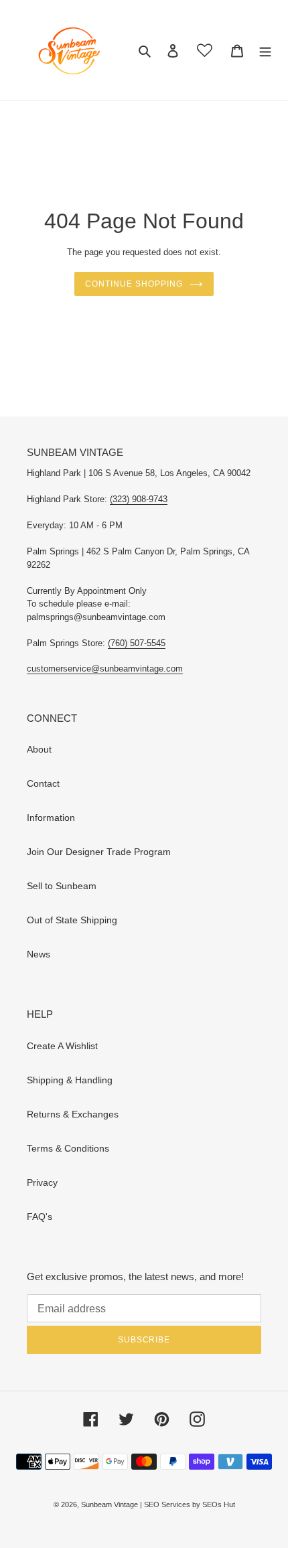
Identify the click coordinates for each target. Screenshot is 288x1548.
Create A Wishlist (62, 1045)
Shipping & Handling (70, 1080)
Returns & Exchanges (73, 1114)
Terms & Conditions (68, 1148)
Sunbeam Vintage (110, 1504)
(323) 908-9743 (138, 499)
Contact (43, 783)
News (38, 954)
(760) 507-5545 (136, 643)
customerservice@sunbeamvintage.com (105, 669)
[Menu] (265, 50)
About (39, 749)
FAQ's (39, 1216)
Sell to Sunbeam (61, 885)
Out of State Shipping (72, 920)
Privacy (42, 1182)
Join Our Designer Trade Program (99, 851)
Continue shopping (133, 284)
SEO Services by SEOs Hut (189, 1504)
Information (51, 817)
